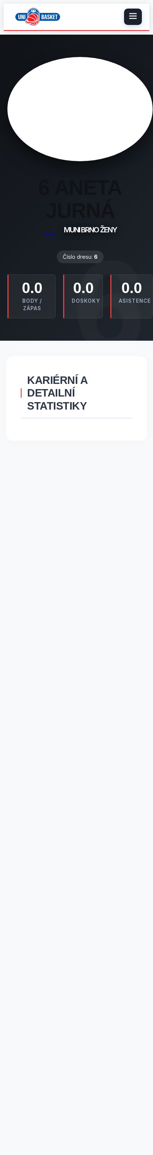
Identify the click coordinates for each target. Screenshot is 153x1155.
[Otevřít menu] (133, 17)
